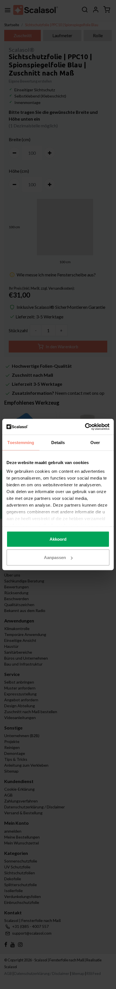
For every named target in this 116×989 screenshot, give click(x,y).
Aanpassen (55, 557)
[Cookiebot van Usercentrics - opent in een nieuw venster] (85, 427)
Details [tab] (58, 442)
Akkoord (58, 538)
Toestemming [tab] (20, 442)
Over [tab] (95, 442)
